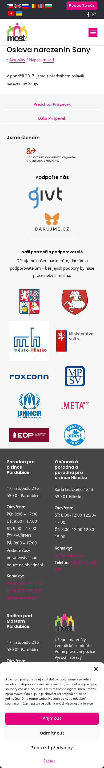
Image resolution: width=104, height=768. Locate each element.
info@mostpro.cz (22, 597)
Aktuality (17, 59)
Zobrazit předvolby (52, 748)
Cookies (49, 760)
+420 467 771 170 (24, 583)
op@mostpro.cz (69, 555)
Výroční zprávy (68, 657)
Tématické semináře (73, 645)
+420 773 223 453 (24, 590)
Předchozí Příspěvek (52, 104)
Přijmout (52, 718)
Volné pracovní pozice (75, 651)
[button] (96, 669)
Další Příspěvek (52, 118)
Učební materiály (70, 639)
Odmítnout (52, 733)
